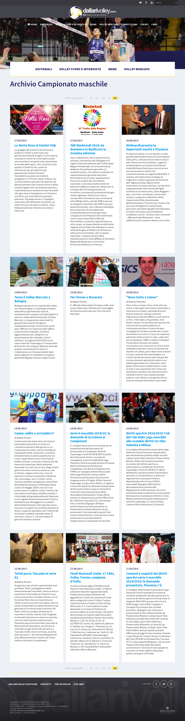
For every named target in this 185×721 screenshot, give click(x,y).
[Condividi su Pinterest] (171, 684)
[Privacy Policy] (16, 713)
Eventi (144, 24)
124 (109, 98)
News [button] (93, 24)
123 (103, 98)
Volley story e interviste (71, 24)
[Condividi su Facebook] (156, 684)
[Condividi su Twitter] (163, 684)
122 (97, 98)
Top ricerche (62, 684)
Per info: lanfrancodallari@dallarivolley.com (27, 710)
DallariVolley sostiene (23, 684)
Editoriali (46, 24)
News (112, 69)
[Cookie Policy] (29, 713)
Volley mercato (109, 24)
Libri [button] (154, 24)
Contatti (45, 684)
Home (34, 24)
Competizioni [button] (129, 24)
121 (91, 98)
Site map (79, 684)
